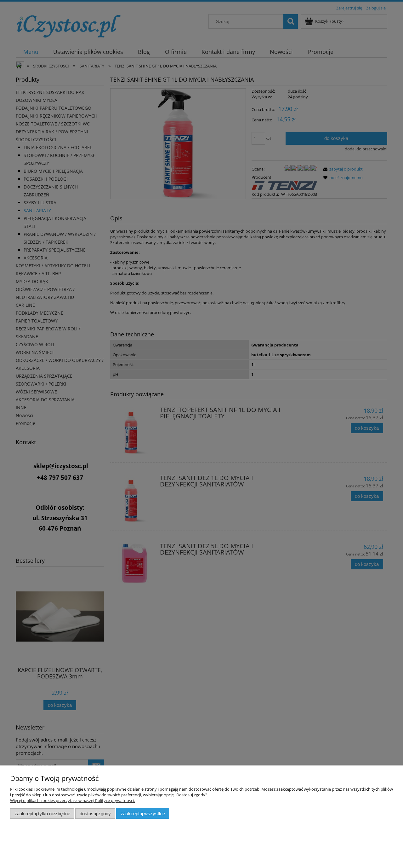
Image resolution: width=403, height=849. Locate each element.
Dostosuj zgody (95, 813)
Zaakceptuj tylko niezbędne (42, 813)
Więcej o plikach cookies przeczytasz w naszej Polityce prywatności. (72, 800)
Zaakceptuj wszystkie (143, 813)
